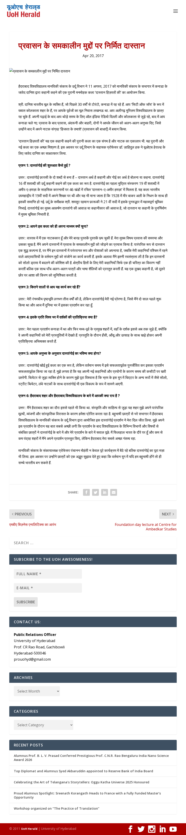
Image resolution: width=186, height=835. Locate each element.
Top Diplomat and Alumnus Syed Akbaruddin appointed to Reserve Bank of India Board (83, 771)
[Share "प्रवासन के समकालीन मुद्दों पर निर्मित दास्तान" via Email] (113, 492)
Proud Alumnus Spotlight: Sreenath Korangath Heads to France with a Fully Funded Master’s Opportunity (87, 795)
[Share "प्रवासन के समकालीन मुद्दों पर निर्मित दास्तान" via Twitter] (95, 492)
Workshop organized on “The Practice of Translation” (56, 808)
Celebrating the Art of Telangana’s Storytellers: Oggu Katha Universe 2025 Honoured (81, 782)
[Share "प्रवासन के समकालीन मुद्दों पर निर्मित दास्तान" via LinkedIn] (104, 492)
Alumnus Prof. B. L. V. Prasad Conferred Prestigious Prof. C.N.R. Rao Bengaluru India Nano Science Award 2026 (91, 757)
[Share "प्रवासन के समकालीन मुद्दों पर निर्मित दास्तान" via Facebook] (86, 492)
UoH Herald (29, 829)
